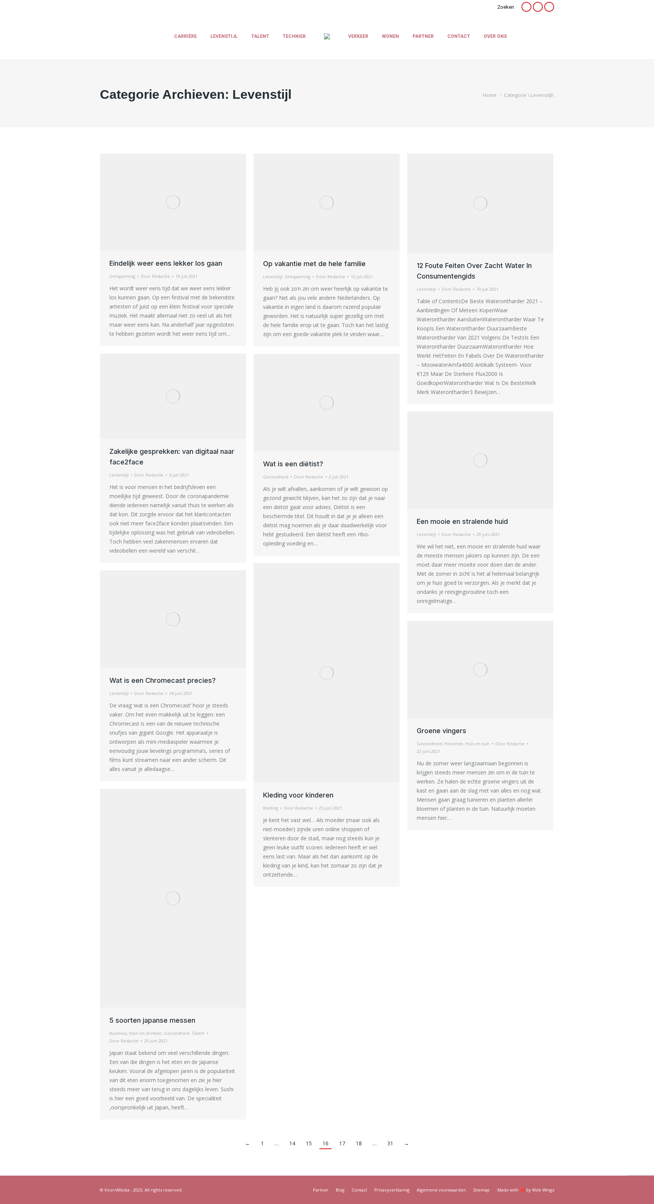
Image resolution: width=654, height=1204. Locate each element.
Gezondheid (275, 477)
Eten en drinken (145, 1033)
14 (292, 1143)
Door (155, 276)
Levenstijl (272, 276)
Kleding (270, 808)
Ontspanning (122, 276)
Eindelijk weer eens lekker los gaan (165, 263)
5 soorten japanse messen (152, 1020)
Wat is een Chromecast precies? (162, 680)
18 (359, 1143)
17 (342, 1143)
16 (325, 1143)
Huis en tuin (478, 743)
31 (390, 1143)
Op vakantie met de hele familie (314, 264)
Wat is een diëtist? (293, 464)
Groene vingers (441, 731)
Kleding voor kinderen (298, 795)
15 (309, 1143)
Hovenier (453, 743)
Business (118, 1033)
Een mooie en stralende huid (462, 521)
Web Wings (543, 1190)
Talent (198, 1033)
